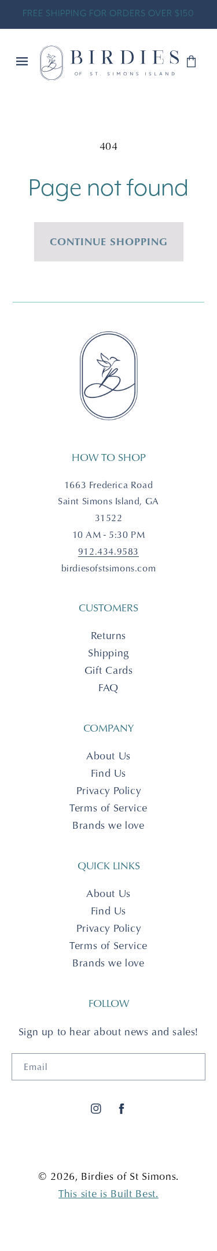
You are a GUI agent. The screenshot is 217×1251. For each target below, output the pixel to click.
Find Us (108, 773)
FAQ (108, 687)
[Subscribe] (192, 1066)
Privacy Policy (108, 790)
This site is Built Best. (108, 1193)
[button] (23, 62)
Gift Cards (108, 670)
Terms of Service (108, 807)
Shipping (108, 652)
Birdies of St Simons (128, 1176)
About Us (108, 755)
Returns (108, 635)
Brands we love (108, 825)
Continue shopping (109, 241)
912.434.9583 (108, 551)
